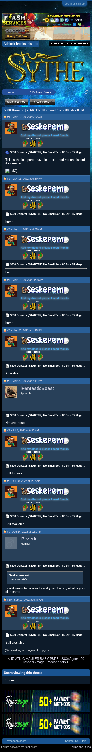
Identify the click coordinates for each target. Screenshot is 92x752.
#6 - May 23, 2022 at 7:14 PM (24, 380)
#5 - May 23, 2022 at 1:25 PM (24, 330)
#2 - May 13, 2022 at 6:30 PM (24, 178)
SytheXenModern (16, 740)
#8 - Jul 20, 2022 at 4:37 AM (23, 480)
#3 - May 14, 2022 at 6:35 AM (24, 229)
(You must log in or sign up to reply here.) (29, 650)
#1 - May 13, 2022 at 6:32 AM (24, 116)
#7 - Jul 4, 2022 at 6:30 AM (23, 430)
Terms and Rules (80, 746)
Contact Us (72, 740)
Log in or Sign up (75, 3)
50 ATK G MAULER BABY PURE (35, 659)
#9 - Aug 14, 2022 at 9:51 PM (24, 531)
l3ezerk (28, 538)
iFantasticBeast (37, 388)
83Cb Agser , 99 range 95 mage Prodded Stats (53, 660)
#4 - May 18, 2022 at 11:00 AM (25, 279)
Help (83, 740)
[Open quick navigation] (86, 92)
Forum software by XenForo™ (19, 746)
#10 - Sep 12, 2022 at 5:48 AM (25, 599)
